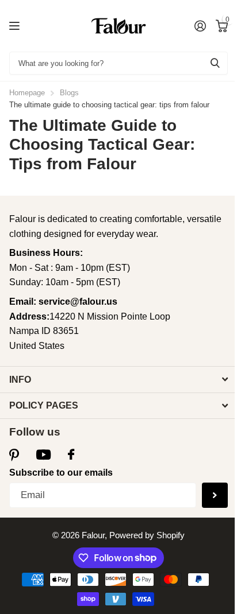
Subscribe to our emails (61, 472)
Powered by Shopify (147, 535)
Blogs (69, 92)
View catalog (15, 26)
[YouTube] (43, 455)
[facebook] (71, 454)
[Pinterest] (14, 455)
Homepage (27, 92)
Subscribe (215, 495)
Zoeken (215, 63)
